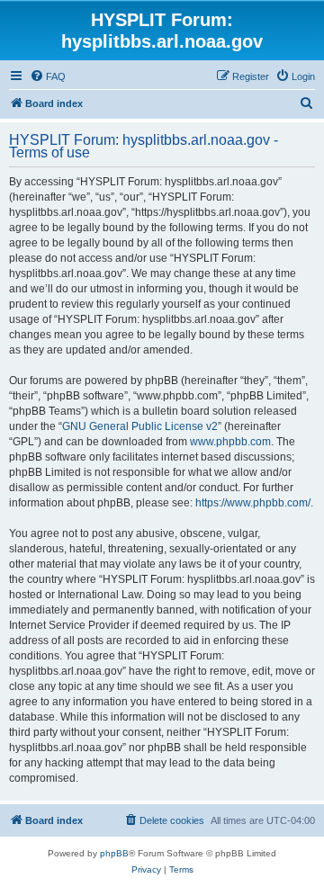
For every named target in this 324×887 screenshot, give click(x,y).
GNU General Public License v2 (140, 426)
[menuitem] (48, 76)
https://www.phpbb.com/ (252, 503)
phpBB (114, 853)
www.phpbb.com (230, 441)
